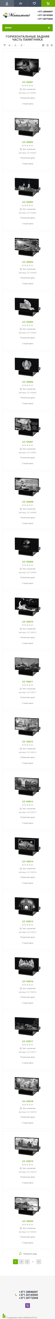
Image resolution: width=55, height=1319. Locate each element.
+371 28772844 (45, 19)
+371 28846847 (45, 11)
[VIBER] (27, 1305)
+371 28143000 (45, 15)
